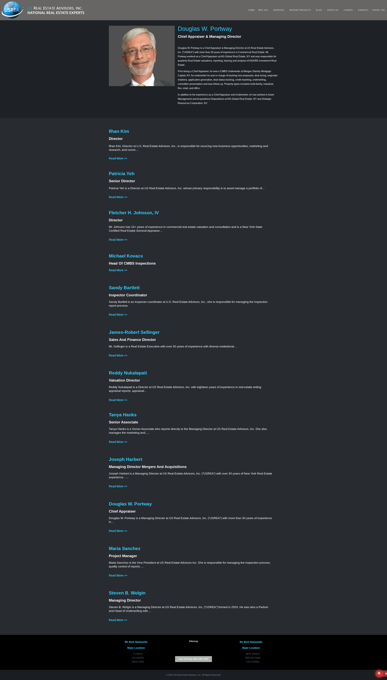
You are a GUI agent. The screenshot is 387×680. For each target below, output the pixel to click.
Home (251, 10)
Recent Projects (300, 10)
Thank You (378, 10)
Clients (348, 10)
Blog (319, 10)
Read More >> (118, 158)
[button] (264, 10)
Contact (363, 10)
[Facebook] (197, 649)
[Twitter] (181, 649)
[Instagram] (189, 649)
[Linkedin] (206, 649)
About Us (332, 10)
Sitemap (193, 641)
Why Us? (263, 10)
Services (279, 10)
